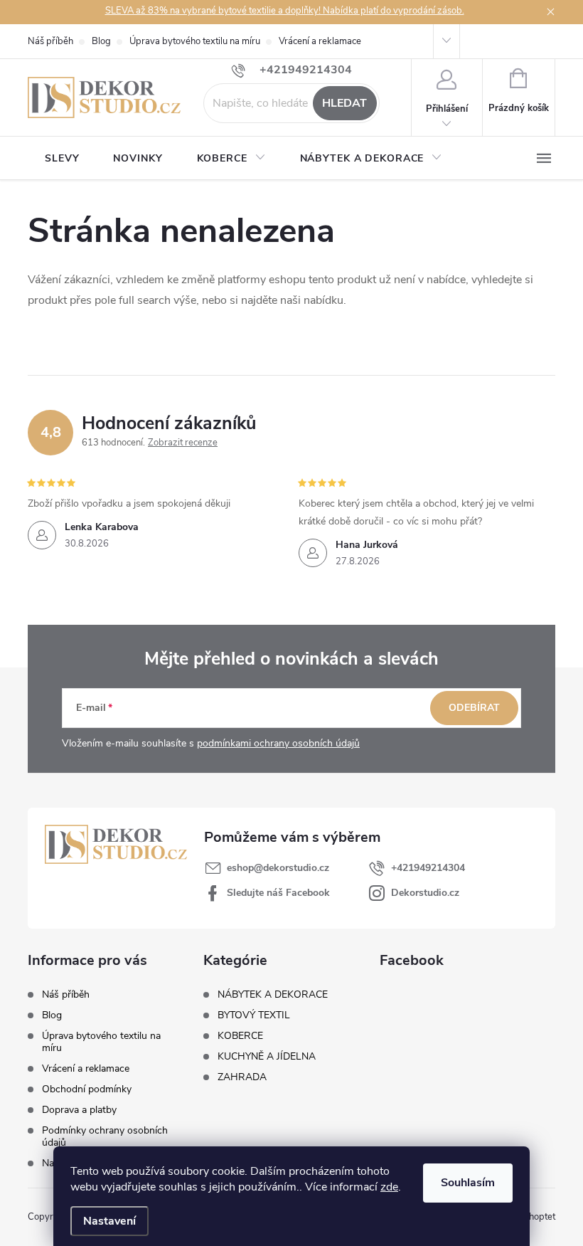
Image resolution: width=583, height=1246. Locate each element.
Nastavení (109, 1221)
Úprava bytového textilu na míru (194, 41)
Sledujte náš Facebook (278, 892)
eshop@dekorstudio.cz (278, 868)
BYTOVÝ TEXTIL (254, 1015)
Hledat (344, 103)
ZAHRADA (242, 1077)
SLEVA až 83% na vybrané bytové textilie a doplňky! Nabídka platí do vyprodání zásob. (284, 10)
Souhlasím (468, 1182)
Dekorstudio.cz (425, 892)
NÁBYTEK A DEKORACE (273, 995)
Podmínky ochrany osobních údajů (105, 1136)
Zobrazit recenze (183, 442)
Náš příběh (50, 41)
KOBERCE (240, 1036)
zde (389, 1187)
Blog (101, 41)
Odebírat (474, 707)
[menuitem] (62, 159)
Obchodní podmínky (87, 1089)
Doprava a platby (79, 1109)
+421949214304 (428, 868)
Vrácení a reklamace (320, 41)
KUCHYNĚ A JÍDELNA (267, 1056)
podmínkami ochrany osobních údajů (278, 743)
